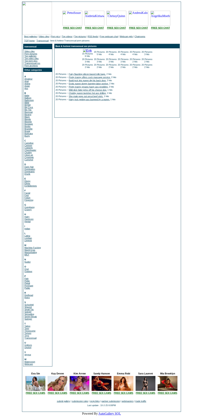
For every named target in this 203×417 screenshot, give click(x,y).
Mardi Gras (29, 250)
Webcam (28, 364)
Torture (27, 333)
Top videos (67, 36)
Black (27, 117)
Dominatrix (29, 171)
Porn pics (55, 36)
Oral (26, 269)
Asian (27, 86)
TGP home (29, 40)
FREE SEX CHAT (72, 28)
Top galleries (30, 56)
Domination (29, 169)
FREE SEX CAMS (35, 393)
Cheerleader (30, 150)
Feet (26, 195)
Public (27, 288)
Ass (26, 88)
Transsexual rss (32, 63)
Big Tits (28, 110)
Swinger (28, 319)
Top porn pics (30, 61)
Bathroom (29, 100)
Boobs (27, 126)
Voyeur (27, 354)
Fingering (28, 200)
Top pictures (80, 36)
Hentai (27, 221)
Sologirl (27, 312)
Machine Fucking (32, 247)
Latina (27, 236)
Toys (26, 335)
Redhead (28, 295)
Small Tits (29, 309)
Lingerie (28, 240)
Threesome (29, 331)
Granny (28, 209)
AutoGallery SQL (109, 413)
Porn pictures (30, 53)
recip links (95, 401)
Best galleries (30, 36)
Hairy (27, 217)
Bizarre (27, 114)
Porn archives (31, 65)
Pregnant (28, 285)
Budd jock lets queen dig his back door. (87, 80)
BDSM (27, 105)
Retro (27, 297)
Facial (27, 193)
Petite (27, 281)
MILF (26, 255)
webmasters (128, 401)
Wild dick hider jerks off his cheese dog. (88, 90)
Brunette (28, 129)
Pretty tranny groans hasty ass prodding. (88, 87)
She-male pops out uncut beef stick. (86, 96)
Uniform (28, 345)
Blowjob (28, 121)
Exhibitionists (30, 186)
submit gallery (63, 401)
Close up (28, 155)
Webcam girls (126, 36)
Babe (26, 95)
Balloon (27, 98)
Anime (27, 83)
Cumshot (28, 159)
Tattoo (27, 326)
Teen (26, 328)
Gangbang (29, 207)
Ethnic (27, 183)
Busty (27, 136)
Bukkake (28, 133)
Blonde (27, 119)
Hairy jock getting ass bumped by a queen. (89, 99)
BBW (26, 102)
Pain (26, 278)
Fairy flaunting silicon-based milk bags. (87, 74)
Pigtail (27, 283)
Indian (27, 228)
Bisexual (28, 112)
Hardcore (29, 219)
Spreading (29, 314)
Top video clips (31, 58)
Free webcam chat (109, 36)
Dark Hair (29, 167)
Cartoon (28, 145)
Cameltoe (29, 143)
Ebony (27, 181)
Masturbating (30, 252)
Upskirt (27, 347)
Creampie (29, 157)
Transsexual (42, 40)
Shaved (28, 307)
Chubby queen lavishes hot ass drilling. (87, 93)
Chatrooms (140, 36)
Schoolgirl (29, 304)
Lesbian (28, 238)
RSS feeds (93, 36)
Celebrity (28, 148)
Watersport (29, 362)
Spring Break (30, 316)
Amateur (28, 79)
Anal (26, 81)
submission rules (80, 401)
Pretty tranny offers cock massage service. (90, 77)
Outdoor (28, 271)
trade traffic (140, 401)
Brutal (27, 131)
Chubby (28, 152)
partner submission (111, 401)
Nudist (27, 262)
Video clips (44, 36)
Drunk (27, 174)
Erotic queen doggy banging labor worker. (89, 83)
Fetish (27, 198)
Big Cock (28, 107)
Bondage (28, 124)
